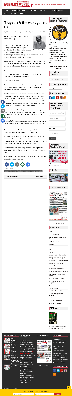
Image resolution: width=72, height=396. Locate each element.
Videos (13, 13)
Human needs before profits (57, 255)
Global (51, 249)
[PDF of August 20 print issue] (7, 342)
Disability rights (54, 241)
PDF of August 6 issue (13, 351)
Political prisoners (24, 171)
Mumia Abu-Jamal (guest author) (18, 32)
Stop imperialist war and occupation (56, 282)
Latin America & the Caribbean (58, 260)
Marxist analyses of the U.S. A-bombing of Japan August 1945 (15, 359)
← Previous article (11, 176)
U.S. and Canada (53, 288)
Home (6, 10)
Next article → (41, 176)
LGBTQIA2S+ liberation (56, 263)
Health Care (52, 252)
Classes (52, 10)
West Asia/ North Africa (56, 291)
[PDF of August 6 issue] (7, 353)
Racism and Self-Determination (58, 271)
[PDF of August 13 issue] (7, 347)
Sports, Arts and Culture (56, 278)
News (14, 10)
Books (60, 10)
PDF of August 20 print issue (14, 340)
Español (22, 10)
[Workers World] (36, 4)
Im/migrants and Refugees (57, 258)
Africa (50, 231)
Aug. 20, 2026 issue (58, 223)
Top (50, 285)
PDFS (6, 13)
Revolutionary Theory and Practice (57, 274)
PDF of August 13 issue (14, 346)
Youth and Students (55, 303)
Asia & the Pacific (54, 234)
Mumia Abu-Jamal (10, 171)
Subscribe (33, 10)
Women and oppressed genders (56, 294)
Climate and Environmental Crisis (57, 237)
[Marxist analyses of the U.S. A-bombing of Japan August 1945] (7, 359)
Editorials (52, 244)
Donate (22, 13)
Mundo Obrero (53, 266)
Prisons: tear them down (56, 268)
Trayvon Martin (37, 171)
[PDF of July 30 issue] (7, 368)
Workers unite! (53, 298)
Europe (51, 247)
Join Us (42, 10)
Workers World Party (55, 301)
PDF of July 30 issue (14, 366)
